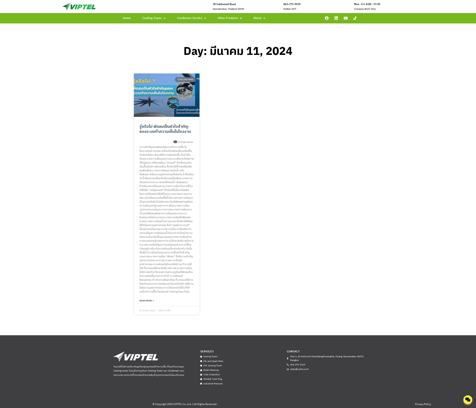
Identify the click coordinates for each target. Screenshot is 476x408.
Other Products (228, 18)
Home (127, 18)
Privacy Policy (423, 404)
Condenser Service (189, 18)
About (257, 18)
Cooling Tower (152, 18)
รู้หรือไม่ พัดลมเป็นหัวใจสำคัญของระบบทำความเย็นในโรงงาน (165, 129)
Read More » (146, 301)
